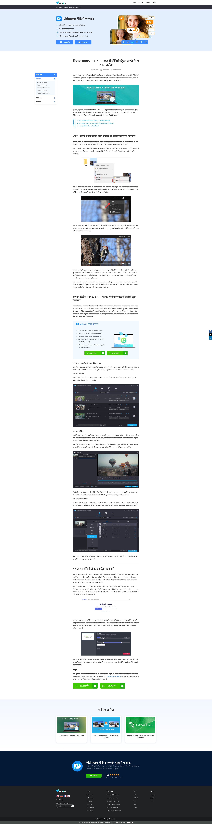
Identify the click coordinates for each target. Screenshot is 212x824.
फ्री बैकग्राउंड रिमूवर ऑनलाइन (113, 804)
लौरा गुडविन (95, 69)
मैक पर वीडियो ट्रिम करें (42, 85)
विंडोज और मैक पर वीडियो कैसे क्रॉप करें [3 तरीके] (71, 735)
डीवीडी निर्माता (90, 804)
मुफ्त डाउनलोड (66, 42)
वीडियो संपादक (90, 810)
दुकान (134, 2)
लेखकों (135, 801)
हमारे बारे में (136, 795)
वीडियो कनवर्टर (90, 795)
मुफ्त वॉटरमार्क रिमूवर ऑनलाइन (113, 801)
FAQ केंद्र (153, 798)
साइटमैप (135, 807)
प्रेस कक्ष (135, 804)
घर (56, 7)
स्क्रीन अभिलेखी (90, 798)
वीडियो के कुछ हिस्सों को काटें (43, 88)
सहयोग (154, 2)
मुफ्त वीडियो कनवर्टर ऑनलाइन (113, 798)
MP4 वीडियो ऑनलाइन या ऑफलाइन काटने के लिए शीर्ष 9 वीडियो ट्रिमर (140, 736)
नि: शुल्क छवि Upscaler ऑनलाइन (114, 810)
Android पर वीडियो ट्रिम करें (43, 93)
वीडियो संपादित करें (68, 7)
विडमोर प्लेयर (89, 801)
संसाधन (148, 2)
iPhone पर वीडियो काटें (42, 90)
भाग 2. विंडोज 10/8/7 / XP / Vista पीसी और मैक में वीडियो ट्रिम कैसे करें (96, 123)
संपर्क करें (136, 798)
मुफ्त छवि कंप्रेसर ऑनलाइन (112, 807)
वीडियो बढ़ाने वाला (90, 807)
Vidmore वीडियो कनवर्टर (78, 18)
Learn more (122, 822)
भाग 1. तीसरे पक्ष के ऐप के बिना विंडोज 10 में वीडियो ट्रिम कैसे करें (94, 120)
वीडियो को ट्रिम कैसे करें (42, 82)
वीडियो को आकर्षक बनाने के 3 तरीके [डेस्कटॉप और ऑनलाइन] (106, 736)
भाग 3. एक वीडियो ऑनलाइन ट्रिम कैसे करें (89, 126)
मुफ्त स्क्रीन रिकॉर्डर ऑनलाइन (113, 795)
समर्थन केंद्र (153, 795)
